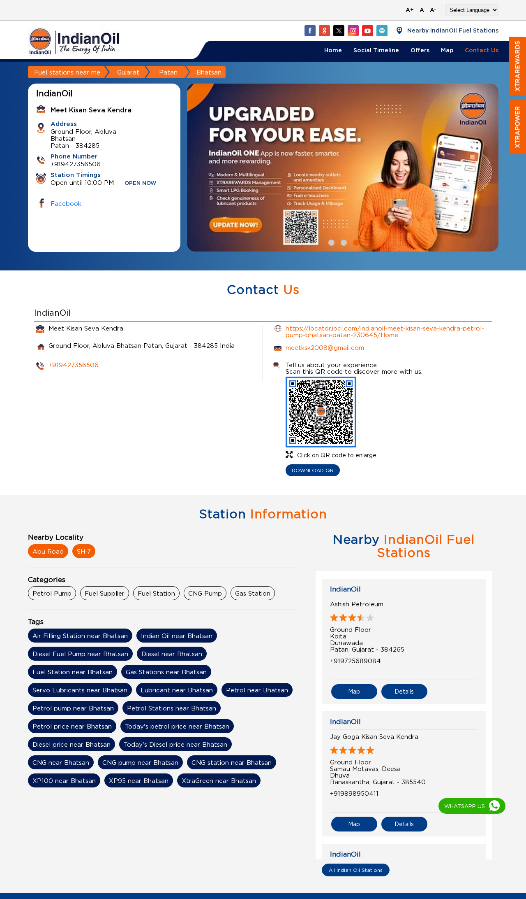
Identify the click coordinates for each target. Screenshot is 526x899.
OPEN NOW (141, 183)
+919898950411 (354, 793)
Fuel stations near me (67, 72)
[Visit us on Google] (324, 30)
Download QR (313, 470)
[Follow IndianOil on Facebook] (310, 30)
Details (404, 691)
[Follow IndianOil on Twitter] (338, 30)
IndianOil (345, 589)
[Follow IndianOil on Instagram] (353, 30)
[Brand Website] (382, 30)
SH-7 (84, 551)
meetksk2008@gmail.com (325, 347)
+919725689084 (355, 660)
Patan (168, 72)
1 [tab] (330, 242)
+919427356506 (73, 364)
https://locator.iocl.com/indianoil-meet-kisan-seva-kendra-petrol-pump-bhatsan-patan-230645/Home (385, 331)
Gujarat (128, 72)
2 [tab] (343, 242)
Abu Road (48, 551)
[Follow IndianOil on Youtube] (367, 30)
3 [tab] (355, 242)
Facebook (66, 203)
